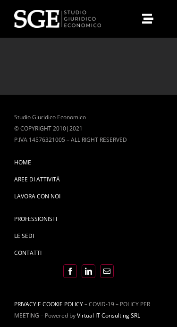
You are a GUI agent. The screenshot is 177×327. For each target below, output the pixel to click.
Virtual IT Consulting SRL (108, 315)
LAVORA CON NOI (37, 196)
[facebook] (70, 271)
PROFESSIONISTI (35, 219)
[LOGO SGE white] (57, 12)
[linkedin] (88, 271)
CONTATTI (28, 253)
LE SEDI (24, 236)
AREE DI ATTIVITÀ (37, 179)
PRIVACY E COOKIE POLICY (48, 304)
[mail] (107, 271)
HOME (22, 162)
